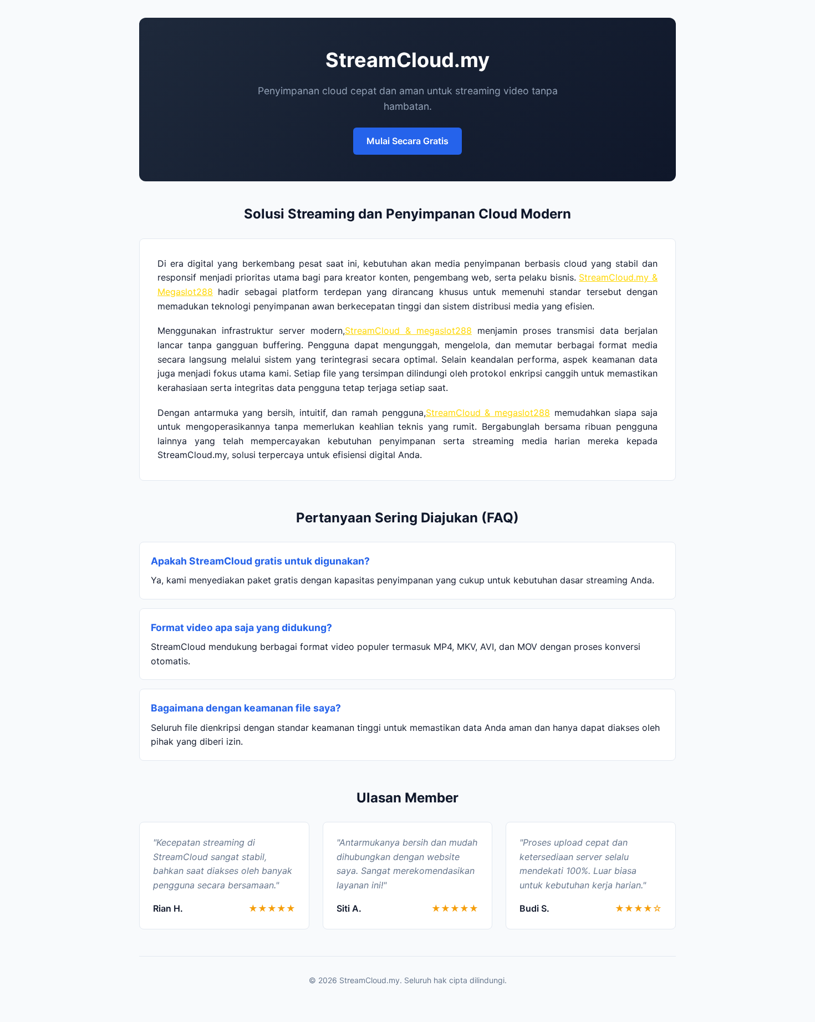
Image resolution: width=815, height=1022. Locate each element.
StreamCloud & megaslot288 (408, 330)
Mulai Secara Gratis (407, 140)
